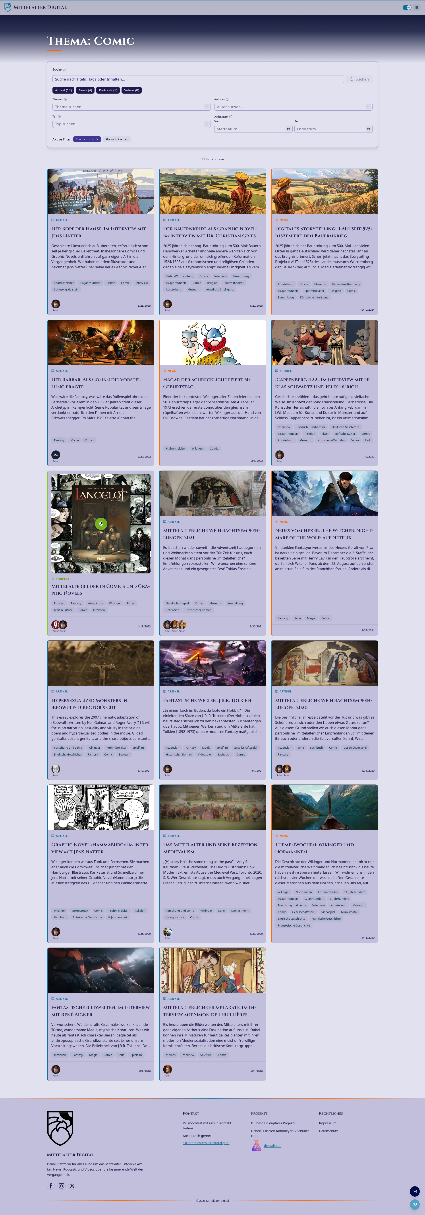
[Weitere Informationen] (64, 69)
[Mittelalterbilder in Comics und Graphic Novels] (101, 523)
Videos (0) (131, 90)
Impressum (327, 1123)
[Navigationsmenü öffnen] (417, 7)
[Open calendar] (288, 129)
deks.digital (272, 1145)
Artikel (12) (63, 90)
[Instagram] (62, 1186)
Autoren (220, 99)
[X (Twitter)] (72, 1186)
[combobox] (131, 107)
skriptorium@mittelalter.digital (206, 1142)
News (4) (85, 90)
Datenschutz (328, 1130)
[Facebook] (51, 1186)
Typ (55, 116)
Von (217, 121)
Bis (296, 121)
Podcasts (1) (108, 90)
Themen (58, 99)
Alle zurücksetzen (116, 139)
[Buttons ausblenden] (419, 1186)
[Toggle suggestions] (206, 107)
